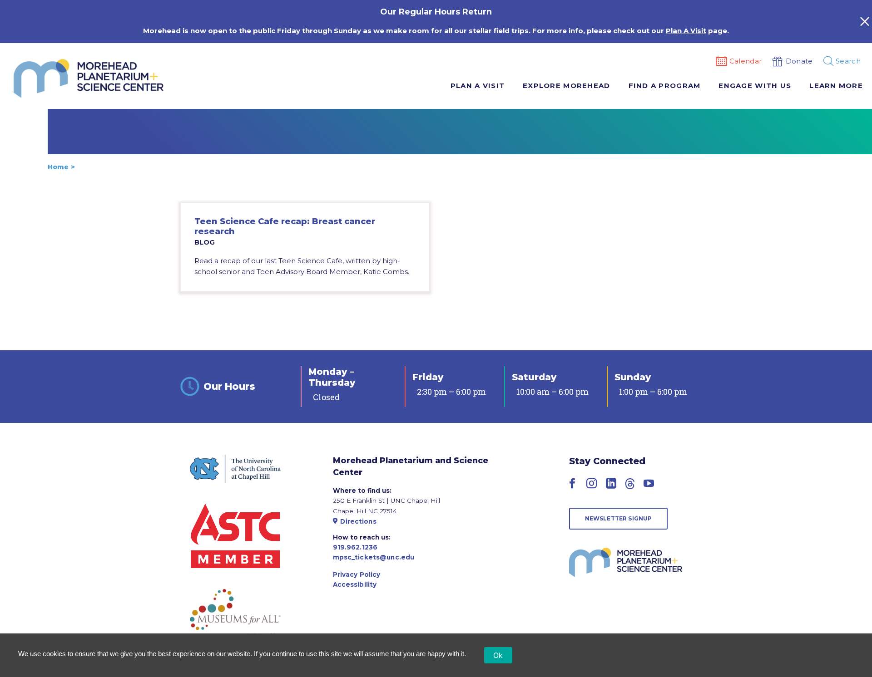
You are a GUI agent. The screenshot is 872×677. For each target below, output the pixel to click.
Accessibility (355, 584)
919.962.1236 (355, 547)
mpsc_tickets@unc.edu (374, 557)
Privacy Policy (357, 574)
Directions (358, 521)
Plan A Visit (686, 30)
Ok (498, 655)
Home (58, 167)
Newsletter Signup (618, 518)
